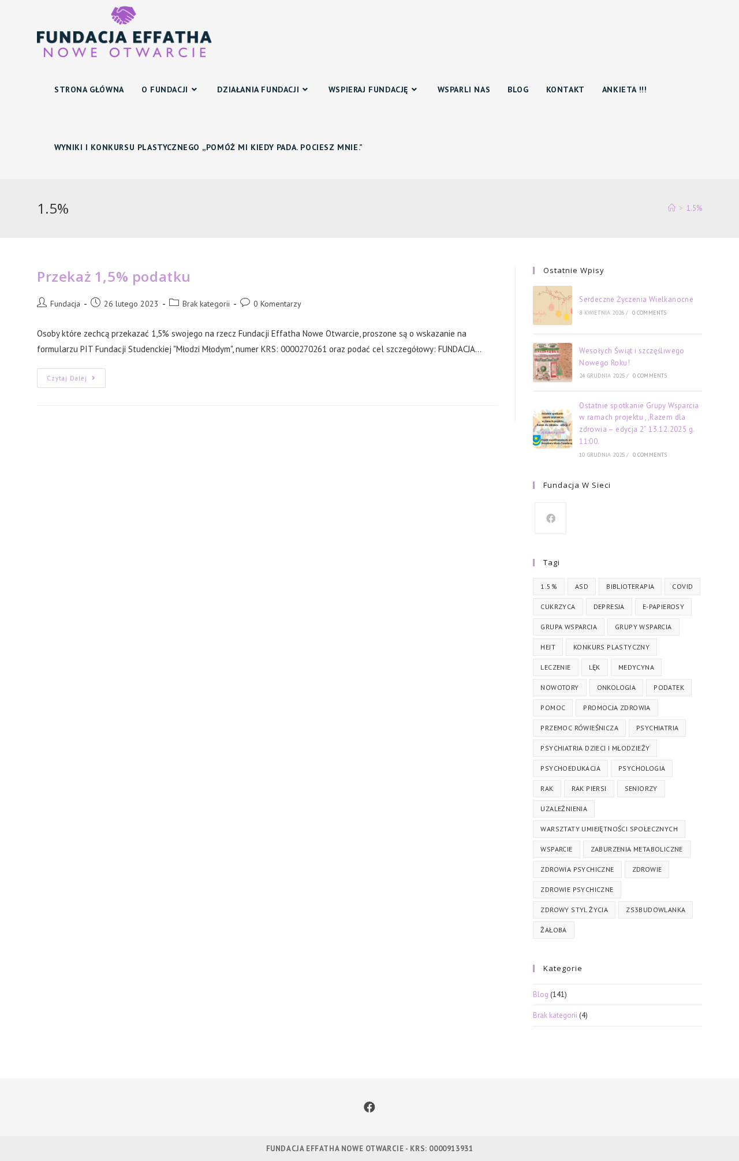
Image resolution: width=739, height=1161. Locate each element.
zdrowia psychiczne (577, 869)
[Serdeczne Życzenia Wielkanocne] (552, 305)
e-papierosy (663, 606)
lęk (594, 667)
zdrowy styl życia (574, 909)
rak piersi (589, 788)
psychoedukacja (570, 768)
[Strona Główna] (671, 208)
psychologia (641, 768)
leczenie (555, 667)
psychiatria (657, 727)
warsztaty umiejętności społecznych (609, 828)
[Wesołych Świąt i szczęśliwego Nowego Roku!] (552, 362)
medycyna (636, 667)
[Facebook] (550, 518)
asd (581, 586)
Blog (540, 994)
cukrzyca (557, 606)
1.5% (548, 586)
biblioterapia (630, 586)
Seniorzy (641, 788)
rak (546, 788)
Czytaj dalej (76, 380)
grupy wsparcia (643, 626)
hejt (547, 647)
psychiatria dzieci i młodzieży (595, 748)
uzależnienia (563, 808)
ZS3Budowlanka (655, 909)
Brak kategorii (206, 303)
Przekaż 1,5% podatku (114, 276)
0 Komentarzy (277, 303)
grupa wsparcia (568, 626)
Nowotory (559, 687)
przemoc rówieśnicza (579, 727)
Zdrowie (647, 869)
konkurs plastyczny (611, 647)
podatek (669, 687)
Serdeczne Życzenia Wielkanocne (636, 299)
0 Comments (649, 312)
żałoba (553, 929)
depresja (609, 606)
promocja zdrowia (616, 707)
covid (682, 586)
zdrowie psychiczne (576, 889)
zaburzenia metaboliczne (637, 849)
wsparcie (556, 849)
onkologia (616, 687)
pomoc (552, 707)
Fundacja (65, 303)
